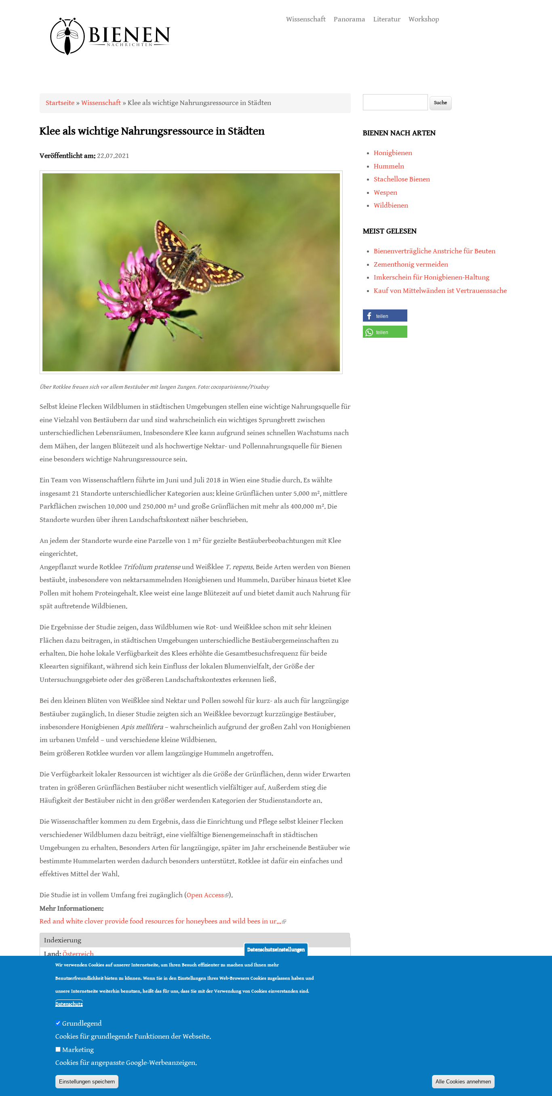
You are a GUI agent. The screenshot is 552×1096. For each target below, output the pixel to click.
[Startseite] (111, 64)
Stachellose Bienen (402, 179)
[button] (385, 315)
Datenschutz (69, 1004)
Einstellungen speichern (87, 1082)
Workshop (424, 19)
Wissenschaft (306, 19)
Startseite (60, 103)
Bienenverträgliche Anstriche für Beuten (434, 251)
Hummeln (389, 166)
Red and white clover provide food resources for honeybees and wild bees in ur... (163, 921)
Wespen (385, 192)
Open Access (208, 895)
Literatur (386, 19)
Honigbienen (393, 153)
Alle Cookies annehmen (463, 1082)
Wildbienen (391, 205)
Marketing (78, 1050)
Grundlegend (82, 1024)
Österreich (78, 954)
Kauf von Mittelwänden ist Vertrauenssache (440, 290)
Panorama (349, 19)
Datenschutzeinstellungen (276, 950)
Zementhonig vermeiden (411, 264)
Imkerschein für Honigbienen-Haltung (431, 277)
